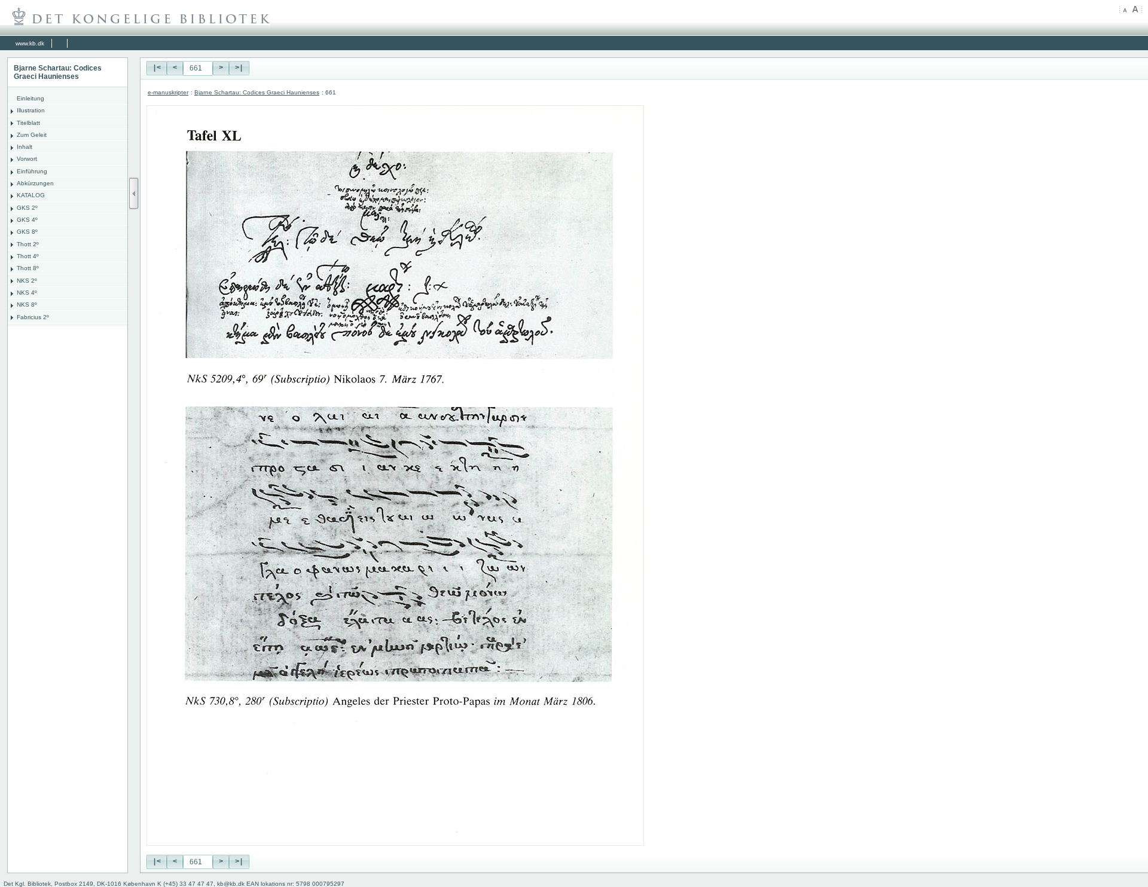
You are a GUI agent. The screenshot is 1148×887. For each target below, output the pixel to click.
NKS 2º (27, 280)
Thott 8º (28, 268)
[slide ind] (134, 193)
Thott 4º (28, 256)
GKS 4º (27, 219)
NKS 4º (27, 292)
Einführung (32, 171)
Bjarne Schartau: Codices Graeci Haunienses (256, 92)
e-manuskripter (168, 92)
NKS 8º (27, 304)
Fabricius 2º (33, 317)
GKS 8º (27, 231)
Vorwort (27, 158)
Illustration (31, 110)
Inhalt (24, 146)
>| (239, 68)
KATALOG (31, 195)
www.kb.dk (30, 43)
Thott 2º (28, 244)
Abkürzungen (35, 183)
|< (156, 68)
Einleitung (30, 98)
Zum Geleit (32, 134)
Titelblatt (28, 123)
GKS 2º (27, 207)
